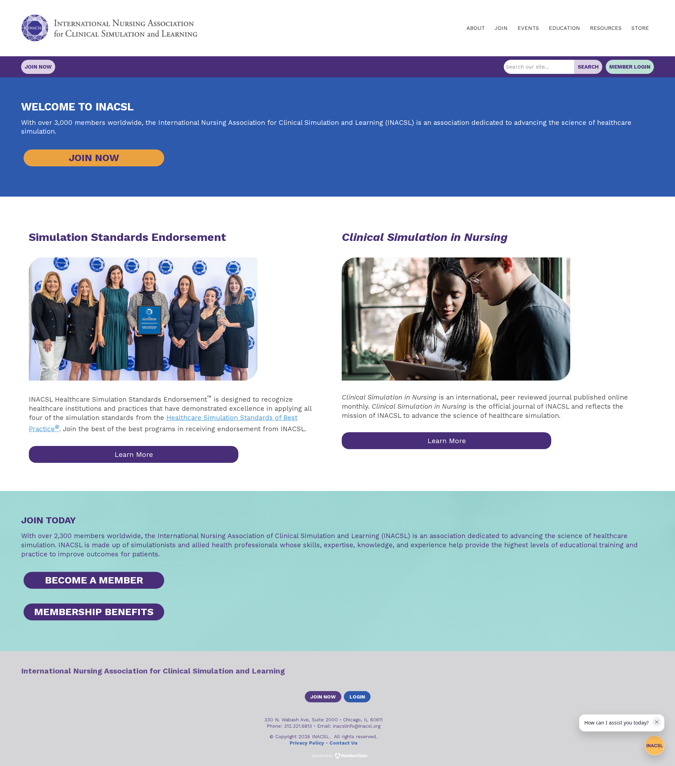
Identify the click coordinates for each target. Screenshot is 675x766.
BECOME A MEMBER (94, 580)
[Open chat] (654, 745)
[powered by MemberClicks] (337, 756)
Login (357, 697)
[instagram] (649, 671)
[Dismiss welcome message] (656, 722)
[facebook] (612, 671)
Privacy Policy (307, 743)
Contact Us (343, 743)
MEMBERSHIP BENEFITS (94, 612)
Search (588, 67)
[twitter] (624, 671)
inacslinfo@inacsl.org (356, 726)
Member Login (629, 67)
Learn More (134, 454)
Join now (323, 697)
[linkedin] (637, 671)
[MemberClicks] (109, 28)
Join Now (38, 67)
